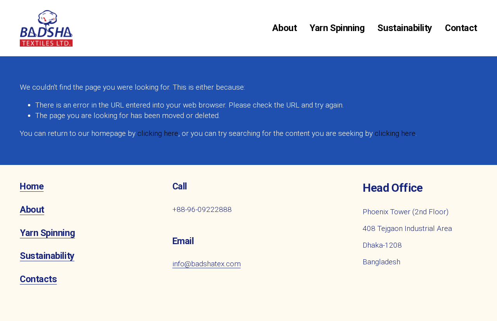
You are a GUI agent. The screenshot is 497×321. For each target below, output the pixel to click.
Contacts (38, 279)
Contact (461, 28)
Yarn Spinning (337, 28)
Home (31, 186)
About (284, 28)
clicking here (157, 133)
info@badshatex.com (206, 263)
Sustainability (404, 28)
